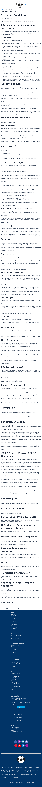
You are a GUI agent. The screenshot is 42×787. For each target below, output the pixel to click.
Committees (15, 622)
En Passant (13, 649)
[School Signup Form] (17, 699)
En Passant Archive (15, 651)
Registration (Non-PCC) (17, 676)
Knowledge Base (14, 624)
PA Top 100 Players (15, 683)
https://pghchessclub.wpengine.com (10, 77)
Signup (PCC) (15, 662)
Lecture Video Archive (15, 652)
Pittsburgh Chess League (16, 717)
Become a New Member (16, 635)
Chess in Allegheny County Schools (18, 698)
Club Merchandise (15, 727)
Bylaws (13, 618)
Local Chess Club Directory (17, 716)
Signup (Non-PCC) (16, 663)
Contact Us (13, 625)
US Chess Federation (15, 686)
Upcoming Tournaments (16, 673)
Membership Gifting (15, 636)
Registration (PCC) (16, 674)
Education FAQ (14, 666)
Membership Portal (15, 645)
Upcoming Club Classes (16, 660)
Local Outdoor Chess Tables (17, 720)
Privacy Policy (14, 627)
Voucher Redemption (15, 638)
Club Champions (14, 680)
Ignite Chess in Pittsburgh (16, 714)
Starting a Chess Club (17, 731)
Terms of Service (14, 628)
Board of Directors (16, 619)
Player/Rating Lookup (15, 682)
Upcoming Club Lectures (16, 665)
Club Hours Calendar (15, 648)
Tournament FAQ (14, 689)
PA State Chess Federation (16, 684)
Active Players (14, 679)
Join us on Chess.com (15, 728)
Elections (14, 621)
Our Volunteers (14, 615)
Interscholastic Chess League (17, 718)
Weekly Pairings (14, 677)
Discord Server (14, 646)
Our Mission (13, 614)
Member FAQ (14, 653)
